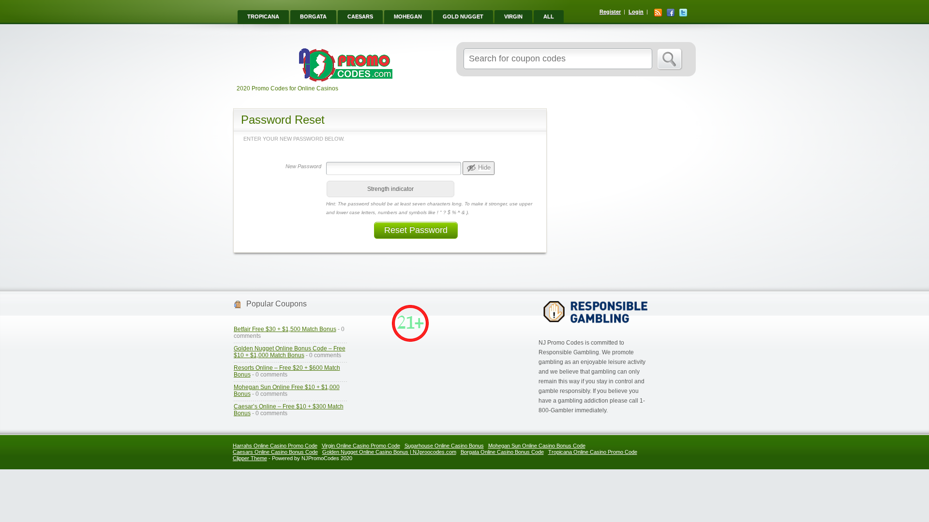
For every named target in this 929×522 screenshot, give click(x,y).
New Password (303, 166)
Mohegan (408, 16)
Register (610, 11)
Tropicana (263, 16)
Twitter (683, 12)
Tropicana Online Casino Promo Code (592, 452)
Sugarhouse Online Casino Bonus (444, 446)
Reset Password (416, 230)
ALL (548, 16)
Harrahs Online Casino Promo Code (275, 446)
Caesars (360, 16)
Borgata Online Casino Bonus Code (502, 452)
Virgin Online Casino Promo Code (361, 446)
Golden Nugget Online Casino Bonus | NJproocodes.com (389, 452)
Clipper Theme (250, 458)
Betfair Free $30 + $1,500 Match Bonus (285, 329)
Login (636, 11)
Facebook (670, 12)
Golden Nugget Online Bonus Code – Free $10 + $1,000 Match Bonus (289, 352)
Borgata (313, 16)
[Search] (670, 59)
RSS (658, 12)
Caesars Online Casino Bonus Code (275, 452)
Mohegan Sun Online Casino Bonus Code (536, 446)
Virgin (513, 16)
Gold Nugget (463, 16)
